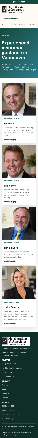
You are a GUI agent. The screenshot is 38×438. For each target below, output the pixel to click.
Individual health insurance (12, 368)
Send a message (8, 419)
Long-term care (8, 376)
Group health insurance (10, 364)
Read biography (10, 140)
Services (5, 25)
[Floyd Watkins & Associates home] (14, 10)
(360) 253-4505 (19, 2)
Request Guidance (10, 18)
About (13, 25)
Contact (33, 25)
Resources (23, 25)
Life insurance (7, 372)
